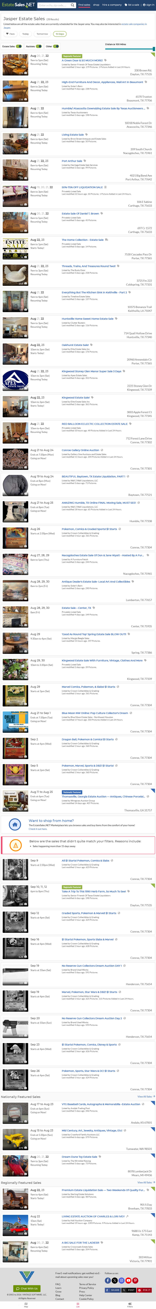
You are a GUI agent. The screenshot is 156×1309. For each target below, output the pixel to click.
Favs (12, 34)
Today (25, 34)
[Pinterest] (135, 1281)
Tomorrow (42, 34)
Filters (130, 1306)
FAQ (57, 1284)
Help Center (85, 1295)
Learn (58, 1288)
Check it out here (38, 829)
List (78, 1306)
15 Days (60, 34)
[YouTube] (128, 1281)
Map (26, 1306)
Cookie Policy (86, 1299)
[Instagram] (122, 1281)
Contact (59, 1299)
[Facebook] (108, 1281)
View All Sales (145, 1096)
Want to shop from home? (51, 820)
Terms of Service (87, 1284)
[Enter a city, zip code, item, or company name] (72, 5)
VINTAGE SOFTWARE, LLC (34, 1295)
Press (82, 1291)
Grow (58, 1291)
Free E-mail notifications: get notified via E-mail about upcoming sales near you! (77, 1275)
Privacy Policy (86, 1288)
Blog (57, 1295)
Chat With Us (29, 1288)
